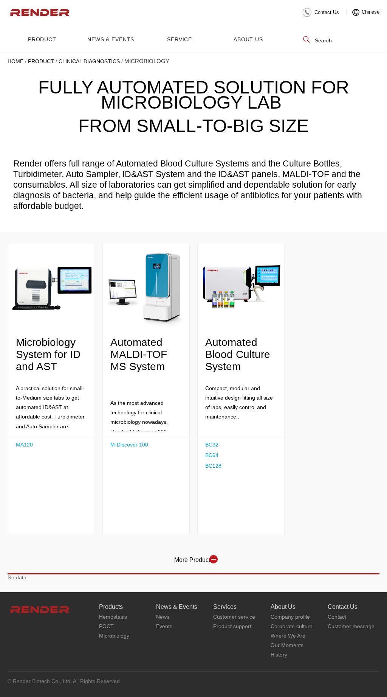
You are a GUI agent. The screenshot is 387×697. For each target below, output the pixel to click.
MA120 (24, 445)
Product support (232, 626)
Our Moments (287, 645)
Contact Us (326, 12)
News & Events (110, 39)
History (279, 655)
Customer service (234, 617)
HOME (15, 61)
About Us (248, 39)
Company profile (290, 617)
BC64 (211, 455)
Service (179, 39)
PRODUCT (42, 39)
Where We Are (288, 636)
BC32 (211, 445)
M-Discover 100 (129, 445)
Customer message (351, 626)
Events (164, 626)
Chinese (370, 12)
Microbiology (114, 636)
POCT (106, 626)
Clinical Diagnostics (89, 61)
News (162, 617)
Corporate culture (292, 626)
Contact (337, 617)
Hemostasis (113, 617)
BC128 (213, 466)
